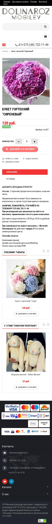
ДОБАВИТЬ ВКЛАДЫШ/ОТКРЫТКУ (17, 187)
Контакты (43, 2)
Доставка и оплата (20, 2)
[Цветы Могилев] (26, 14)
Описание (11, 172)
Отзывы (33, 2)
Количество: (8, 141)
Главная (7, 2)
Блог (6, 4)
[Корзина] (45, 36)
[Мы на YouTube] (4, 481)
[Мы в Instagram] (11, 481)
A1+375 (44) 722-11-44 (33, 45)
